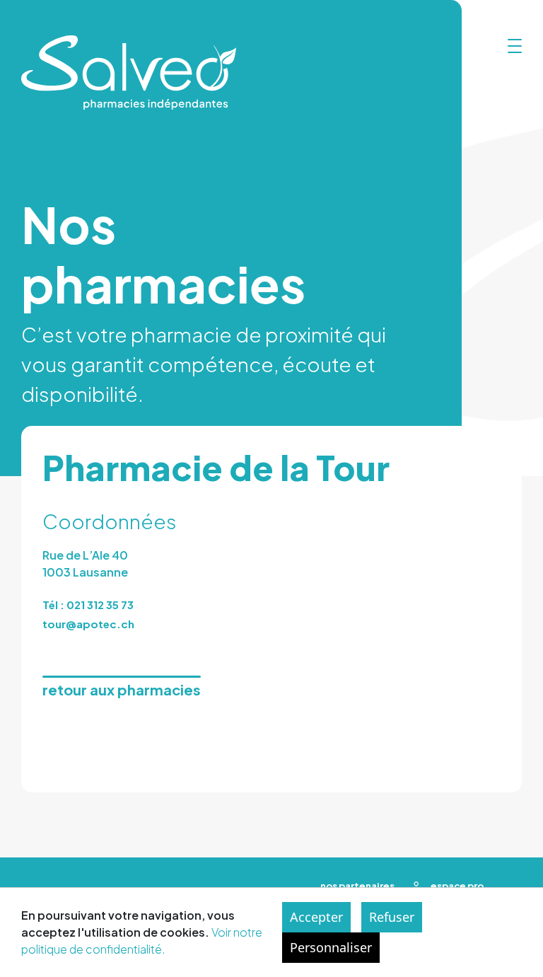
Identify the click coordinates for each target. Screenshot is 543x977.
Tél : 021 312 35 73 (88, 604)
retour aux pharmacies (121, 689)
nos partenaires (357, 885)
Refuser (391, 916)
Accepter (316, 916)
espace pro (457, 885)
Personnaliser (331, 947)
